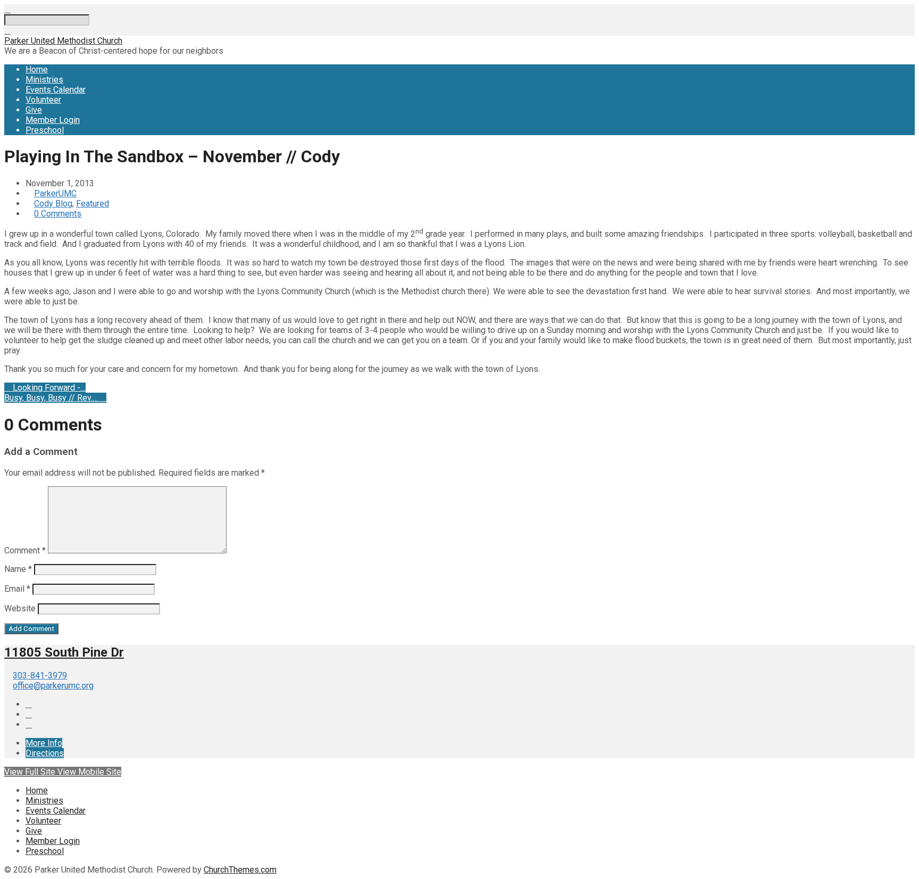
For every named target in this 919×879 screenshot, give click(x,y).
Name (18, 569)
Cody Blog (53, 203)
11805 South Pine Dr (64, 652)
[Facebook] (29, 704)
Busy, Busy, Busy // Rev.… (52, 398)
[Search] (7, 30)
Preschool (45, 130)
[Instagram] (29, 724)
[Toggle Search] (7, 9)
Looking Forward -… (48, 388)
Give (34, 110)
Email (17, 589)
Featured (92, 203)
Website (20, 608)
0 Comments (57, 214)
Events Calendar (56, 90)
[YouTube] (29, 714)
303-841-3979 (40, 675)
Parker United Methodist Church (63, 41)
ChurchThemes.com (240, 870)
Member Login (53, 120)
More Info (44, 743)
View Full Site (30, 772)
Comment (25, 550)
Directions (45, 753)
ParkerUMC (55, 193)
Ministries (44, 79)
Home (37, 69)
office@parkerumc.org (53, 686)
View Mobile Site (89, 772)
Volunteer (43, 100)
